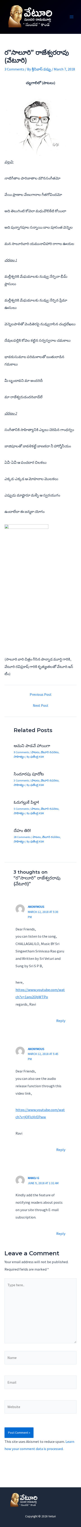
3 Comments (14, 69)
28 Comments (22, 837)
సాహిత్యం (19, 756)
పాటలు (35, 752)
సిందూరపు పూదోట (29, 774)
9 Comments (21, 752)
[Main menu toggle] (71, 17)
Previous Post (41, 694)
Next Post (40, 705)
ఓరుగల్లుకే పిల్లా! (26, 802)
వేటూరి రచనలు (49, 752)
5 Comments (21, 808)
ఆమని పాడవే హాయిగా (32, 745)
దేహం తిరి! (22, 830)
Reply (60, 1020)
